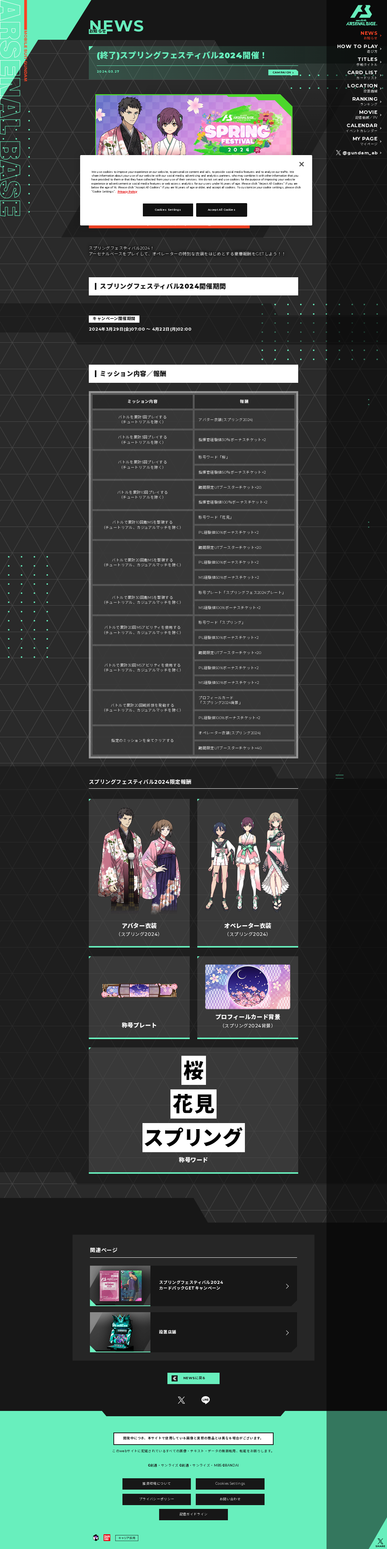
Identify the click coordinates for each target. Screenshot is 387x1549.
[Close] (301, 164)
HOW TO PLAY (357, 49)
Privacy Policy (127, 191)
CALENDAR (362, 128)
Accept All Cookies (221, 209)
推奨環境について (156, 1483)
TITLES (367, 62)
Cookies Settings (230, 1483)
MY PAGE (365, 141)
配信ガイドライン (194, 1514)
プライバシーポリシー (156, 1499)
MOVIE (366, 115)
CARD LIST (362, 75)
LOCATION (362, 88)
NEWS (369, 35)
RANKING (365, 101)
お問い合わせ (230, 1499)
